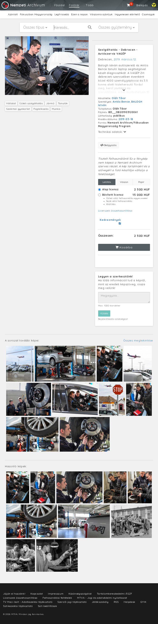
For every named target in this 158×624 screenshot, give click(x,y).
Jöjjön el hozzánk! (14, 593)
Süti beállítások (47, 606)
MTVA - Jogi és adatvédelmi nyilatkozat (102, 597)
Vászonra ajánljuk (101, 14)
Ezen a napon (79, 14)
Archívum (27, 5)
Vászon (124, 181)
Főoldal (59, 5)
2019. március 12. (125, 59)
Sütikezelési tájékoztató (18, 606)
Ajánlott (13, 14)
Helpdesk (129, 601)
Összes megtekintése (138, 340)
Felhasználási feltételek (57, 597)
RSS (116, 601)
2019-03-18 (125, 119)
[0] (128, 5)
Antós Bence (121, 101)
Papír (141, 181)
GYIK (143, 601)
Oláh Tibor (119, 98)
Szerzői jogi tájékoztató (72, 601)
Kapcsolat (36, 593)
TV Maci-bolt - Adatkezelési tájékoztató (27, 601)
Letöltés (106, 181)
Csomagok (148, 14)
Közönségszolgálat (80, 593)
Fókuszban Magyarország (36, 14)
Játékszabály (100, 601)
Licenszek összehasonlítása (115, 210)
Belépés (142, 5)
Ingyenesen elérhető (127, 14)
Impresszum (55, 593)
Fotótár (74, 5)
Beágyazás (109, 145)
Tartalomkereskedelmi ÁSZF (114, 593)
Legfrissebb (62, 14)
